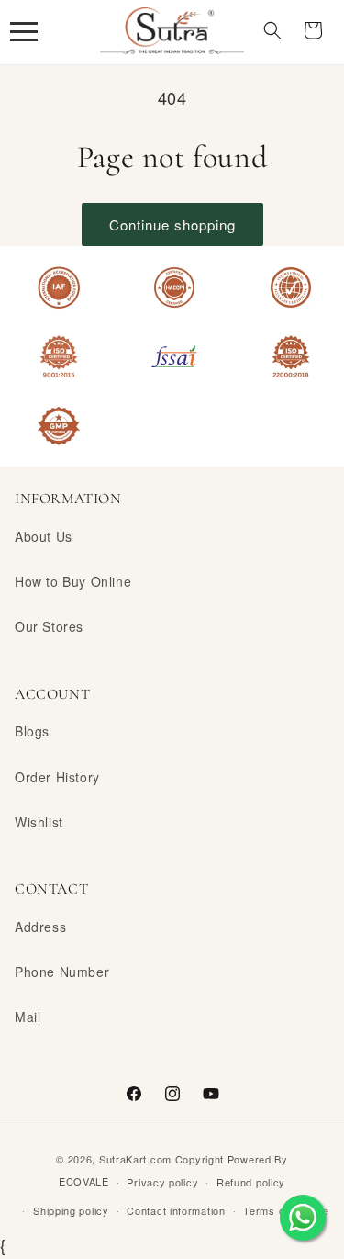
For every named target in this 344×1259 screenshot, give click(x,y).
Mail (27, 1016)
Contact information (176, 1210)
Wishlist (39, 822)
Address (40, 926)
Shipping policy (71, 1210)
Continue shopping (172, 224)
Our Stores (49, 626)
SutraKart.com (135, 1159)
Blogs (32, 731)
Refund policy (250, 1182)
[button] (24, 30)
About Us (43, 536)
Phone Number (62, 971)
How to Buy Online (73, 581)
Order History (57, 777)
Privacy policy (162, 1182)
